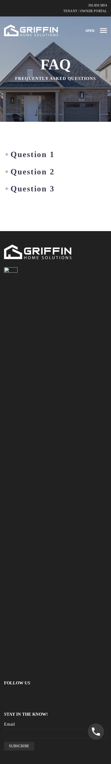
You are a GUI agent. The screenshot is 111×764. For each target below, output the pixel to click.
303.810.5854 (97, 5)
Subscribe (19, 746)
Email (9, 724)
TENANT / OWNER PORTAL (85, 11)
